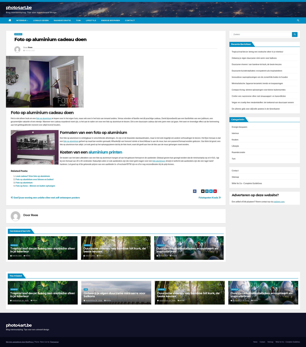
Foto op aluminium (24, 183)
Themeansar (54, 342)
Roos (30, 47)
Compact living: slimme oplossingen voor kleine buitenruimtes (259, 90)
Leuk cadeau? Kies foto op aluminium (33, 176)
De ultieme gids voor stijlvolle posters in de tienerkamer (256, 109)
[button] (298, 20)
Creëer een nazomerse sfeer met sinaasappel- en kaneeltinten (259, 96)
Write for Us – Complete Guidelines (288, 342)
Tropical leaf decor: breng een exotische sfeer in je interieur (42, 250)
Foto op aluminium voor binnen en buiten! (35, 179)
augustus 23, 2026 (167, 300)
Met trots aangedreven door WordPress (20, 342)
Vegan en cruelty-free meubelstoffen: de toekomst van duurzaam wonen (263, 102)
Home (255, 342)
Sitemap (235, 177)
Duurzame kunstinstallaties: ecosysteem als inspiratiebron (187, 250)
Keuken (235, 140)
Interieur (21, 20)
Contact (130, 20)
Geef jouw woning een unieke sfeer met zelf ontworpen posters (46, 197)
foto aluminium (159, 161)
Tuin (78, 20)
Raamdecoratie (62, 20)
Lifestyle (91, 20)
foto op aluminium (43, 118)
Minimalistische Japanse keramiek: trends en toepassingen (257, 83)
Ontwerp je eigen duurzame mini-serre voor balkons (254, 58)
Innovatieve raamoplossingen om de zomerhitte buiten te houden (260, 77)
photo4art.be (19, 7)
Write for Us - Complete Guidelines (247, 183)
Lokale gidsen (41, 20)
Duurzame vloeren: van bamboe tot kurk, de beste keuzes (114, 250)
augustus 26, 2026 (20, 300)
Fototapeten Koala (209, 197)
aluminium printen (105, 152)
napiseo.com (278, 202)
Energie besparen (110, 20)
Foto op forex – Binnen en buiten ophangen (35, 186)
